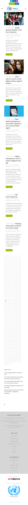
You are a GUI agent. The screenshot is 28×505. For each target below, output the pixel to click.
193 (16, 361)
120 (6, 322)
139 (19, 331)
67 (12, 292)
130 (6, 328)
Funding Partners (14, 465)
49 (19, 281)
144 (19, 333)
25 (5, 270)
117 (12, 320)
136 (9, 331)
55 (5, 287)
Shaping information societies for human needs (13, 225)
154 (19, 339)
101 (9, 312)
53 (16, 284)
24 (19, 268)
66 (9, 292)
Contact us (14, 470)
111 (9, 317)
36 (9, 276)
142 (12, 333)
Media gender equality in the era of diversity (14, 30)
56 (9, 287)
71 (9, 295)
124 (19, 322)
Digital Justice (9, 35)
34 (19, 273)
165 (6, 347)
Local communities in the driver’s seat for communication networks (14, 426)
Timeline (14, 446)
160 (6, 344)
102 (12, 312)
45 (5, 281)
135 (6, 331)
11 (9, 262)
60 (5, 290)
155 (6, 342)
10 (5, 262)
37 (12, 276)
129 (19, 325)
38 (16, 276)
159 (19, 342)
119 (19, 320)
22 (12, 268)
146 (9, 336)
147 (12, 336)
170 (6, 350)
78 (16, 298)
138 (16, 331)
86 (9, 303)
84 (19, 301)
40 (5, 279)
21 (9, 268)
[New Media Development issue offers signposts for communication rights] (14, 111)
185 (6, 358)
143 (16, 333)
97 (12, 309)
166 (9, 347)
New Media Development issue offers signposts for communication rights (13, 123)
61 (9, 290)
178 (16, 353)
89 (19, 303)
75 (5, 298)
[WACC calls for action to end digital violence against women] (14, 67)
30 (5, 273)
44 (19, 279)
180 (6, 355)
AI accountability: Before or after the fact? (14, 418)
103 (16, 312)
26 (9, 270)
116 (9, 320)
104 (19, 312)
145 (6, 336)
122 (12, 322)
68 (16, 292)
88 (16, 303)
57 (12, 287)
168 (16, 347)
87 (12, 303)
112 (12, 317)
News (16, 85)
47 (12, 281)
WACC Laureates (14, 467)
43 (16, 279)
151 (9, 339)
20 (5, 268)
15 (5, 265)
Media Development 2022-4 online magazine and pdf (13, 159)
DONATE (12, 3)
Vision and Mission (14, 438)
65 (5, 292)
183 (16, 355)
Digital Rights (16, 35)
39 (19, 276)
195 (6, 364)
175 (6, 353)
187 (12, 358)
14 (19, 262)
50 (5, 284)
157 (12, 342)
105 (6, 314)
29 (19, 270)
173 (16, 350)
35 (5, 276)
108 (16, 314)
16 (9, 265)
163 (16, 344)
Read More (9, 54)
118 (16, 320)
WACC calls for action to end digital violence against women (14, 80)
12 (12, 262)
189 (19, 358)
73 (16, 295)
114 (19, 317)
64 (19, 290)
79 (19, 298)
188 (16, 358)
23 (16, 268)
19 (19, 265)
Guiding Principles (14, 441)
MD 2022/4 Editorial (12, 196)
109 (19, 314)
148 (16, 336)
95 (5, 309)
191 (9, 361)
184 (19, 355)
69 (19, 292)
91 (9, 306)
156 (9, 342)
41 (9, 279)
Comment (17, 34)
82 (12, 301)
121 (9, 322)
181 (9, 355)
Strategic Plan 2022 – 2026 (14, 443)
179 (19, 353)
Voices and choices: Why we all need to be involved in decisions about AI (14, 421)
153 (16, 339)
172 (12, 350)
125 (6, 325)
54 (19, 284)
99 (19, 309)
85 (5, 303)
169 (19, 347)
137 (12, 331)
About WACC (14, 436)
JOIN (17, 3)
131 (9, 328)
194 (19, 361)
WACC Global (17, 502)
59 (19, 287)
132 (12, 328)
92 (12, 306)
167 (12, 347)
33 (16, 273)
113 (16, 317)
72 (12, 295)
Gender (7, 37)
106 (9, 314)
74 (19, 295)
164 (19, 344)
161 (9, 344)
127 (12, 325)
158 (16, 342)
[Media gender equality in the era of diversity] (14, 18)
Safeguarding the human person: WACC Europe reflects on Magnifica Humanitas (14, 391)
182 (12, 355)
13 (16, 262)
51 (9, 284)
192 (12, 361)
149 (19, 336)
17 (12, 265)
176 (9, 353)
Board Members (14, 460)
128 (16, 325)
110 (6, 317)
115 (6, 320)
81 (9, 301)
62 (12, 290)
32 (12, 273)
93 (16, 306)
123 (16, 322)
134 (19, 328)
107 (12, 314)
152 (12, 339)
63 (16, 290)
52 (12, 284)
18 (16, 265)
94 (19, 306)
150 (6, 339)
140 (6, 333)
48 (16, 281)
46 (9, 281)
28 (16, 270)
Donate (14, 451)
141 (9, 333)
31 (9, 273)
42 (12, 279)
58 (16, 287)
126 (9, 325)
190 (6, 361)
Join (14, 449)
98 (16, 309)
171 (9, 350)
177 (12, 353)
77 (12, 298)
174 (19, 350)
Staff (14, 462)
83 (16, 301)
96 (9, 309)
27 (12, 270)
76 (9, 298)
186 (9, 358)
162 (12, 344)
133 (16, 328)
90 (5, 306)
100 (6, 312)
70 (5, 295)
